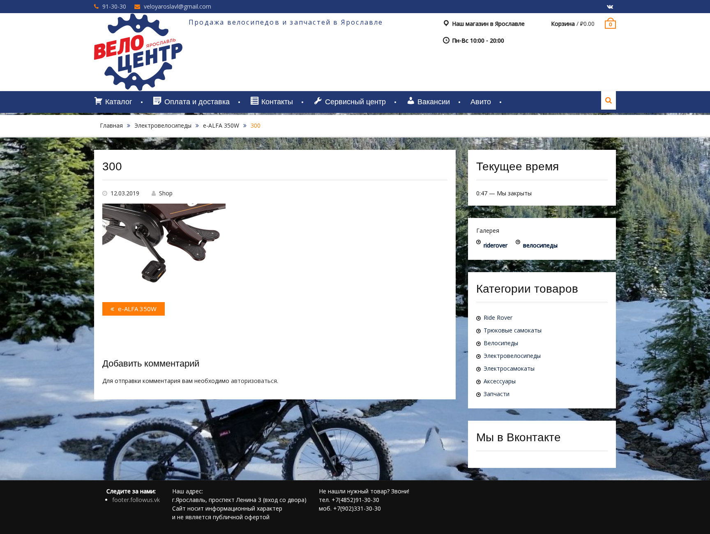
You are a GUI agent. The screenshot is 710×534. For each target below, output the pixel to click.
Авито (480, 102)
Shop (166, 193)
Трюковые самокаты (513, 330)
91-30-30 (114, 6)
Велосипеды (501, 343)
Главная (111, 125)
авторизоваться (254, 381)
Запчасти (496, 394)
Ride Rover (498, 317)
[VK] (610, 7)
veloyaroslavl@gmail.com (177, 6)
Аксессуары (500, 381)
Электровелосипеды (162, 125)
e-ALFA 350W (221, 125)
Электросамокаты (509, 368)
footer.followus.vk (136, 500)
